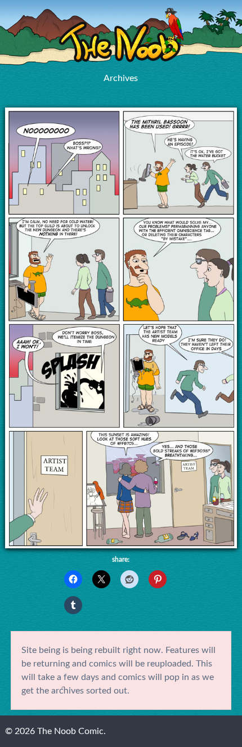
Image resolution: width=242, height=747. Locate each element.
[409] (121, 545)
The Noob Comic (121, 35)
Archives (121, 78)
